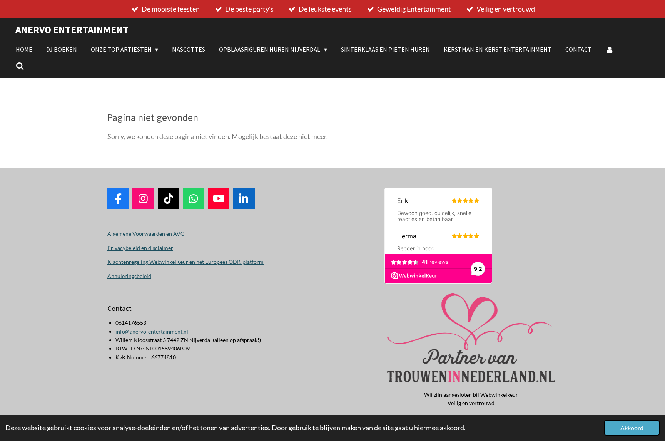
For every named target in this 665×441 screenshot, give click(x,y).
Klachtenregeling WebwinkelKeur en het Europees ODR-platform (185, 261)
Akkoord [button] (631, 427)
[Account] (609, 49)
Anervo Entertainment (72, 29)
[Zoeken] (20, 66)
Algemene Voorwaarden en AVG (145, 233)
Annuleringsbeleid (129, 276)
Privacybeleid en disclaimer (140, 248)
